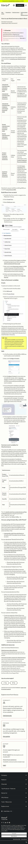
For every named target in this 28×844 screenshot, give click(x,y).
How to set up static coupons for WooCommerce (13, 657)
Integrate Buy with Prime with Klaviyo (13, 533)
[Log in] (14, 5)
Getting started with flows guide (12, 263)
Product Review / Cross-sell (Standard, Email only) (5, 156)
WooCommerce (15, 12)
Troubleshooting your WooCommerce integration (13, 665)
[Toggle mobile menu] (26, 5)
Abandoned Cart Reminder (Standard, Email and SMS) (6, 88)
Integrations (8, 12)
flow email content (17, 266)
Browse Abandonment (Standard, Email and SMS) (6, 128)
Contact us (20, 5)
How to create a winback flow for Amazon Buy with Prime (14, 627)
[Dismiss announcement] (26, 1)
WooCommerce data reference (9, 650)
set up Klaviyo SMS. (11, 189)
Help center (2, 13)
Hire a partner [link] (6, 736)
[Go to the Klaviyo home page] (5, 5)
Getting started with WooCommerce (24, 14)
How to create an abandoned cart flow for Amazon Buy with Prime (15, 550)
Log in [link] (4, 765)
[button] (14, 208)
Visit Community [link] (7, 715)
